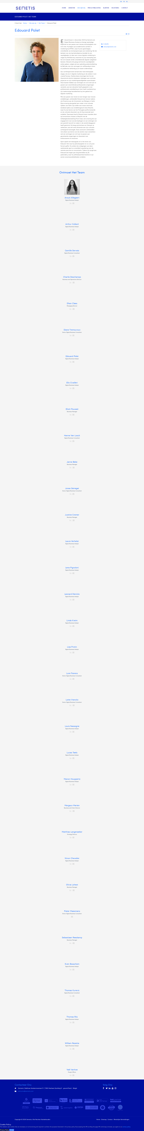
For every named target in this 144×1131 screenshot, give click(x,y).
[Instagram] (116, 1088)
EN (121, 1)
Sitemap (104, 1119)
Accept (11, 1130)
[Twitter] (107, 1088)
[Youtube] (113, 1088)
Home (25, 23)
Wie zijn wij (32, 23)
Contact (110, 1119)
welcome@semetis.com (26, 1091)
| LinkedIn (105, 44)
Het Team (42, 23)
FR (124, 1)
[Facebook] (104, 1088)
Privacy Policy (4, 1130)
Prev (16, 187)
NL (127, 1)
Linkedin (70, 203)
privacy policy (126, 1126)
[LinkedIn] (110, 1088)
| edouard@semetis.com (109, 46)
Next (128, 187)
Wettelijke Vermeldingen (121, 1119)
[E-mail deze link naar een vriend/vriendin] (128, 33)
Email (73, 203)
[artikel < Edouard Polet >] (126, 33)
